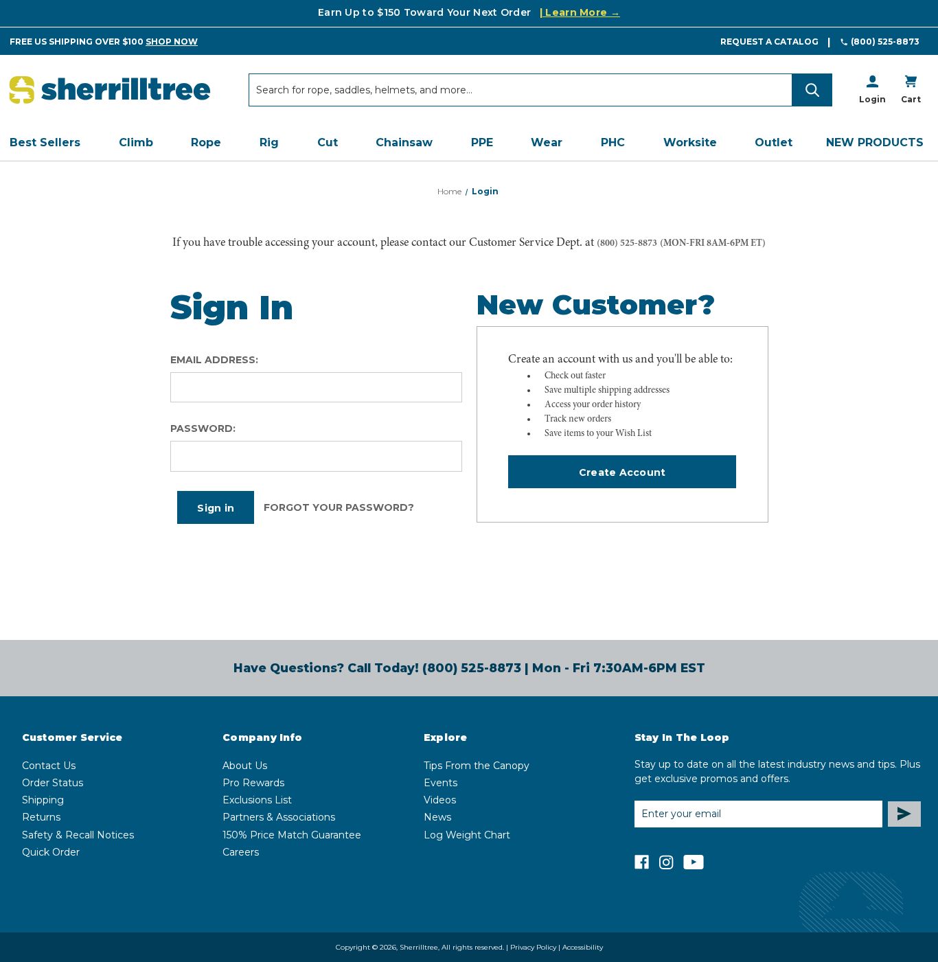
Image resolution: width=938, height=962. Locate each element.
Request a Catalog (769, 41)
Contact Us (49, 765)
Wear (546, 142)
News (437, 817)
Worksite (690, 142)
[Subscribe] (904, 814)
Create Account (622, 472)
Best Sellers (45, 142)
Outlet (773, 142)
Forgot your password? (339, 507)
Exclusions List (257, 800)
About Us (244, 765)
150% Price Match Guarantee (291, 835)
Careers (240, 852)
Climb (136, 142)
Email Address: (214, 360)
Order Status (52, 783)
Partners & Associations (278, 817)
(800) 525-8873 (885, 41)
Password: (203, 428)
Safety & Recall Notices (78, 835)
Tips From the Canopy (476, 765)
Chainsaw (404, 142)
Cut (327, 142)
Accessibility (582, 947)
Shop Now (172, 41)
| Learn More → (580, 12)
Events (440, 783)
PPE (482, 142)
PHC (613, 142)
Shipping (43, 800)
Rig (269, 142)
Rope (206, 142)
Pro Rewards (253, 783)
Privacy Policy (533, 947)
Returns (41, 817)
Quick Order (51, 852)
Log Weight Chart (467, 835)
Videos (440, 800)
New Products (875, 142)
